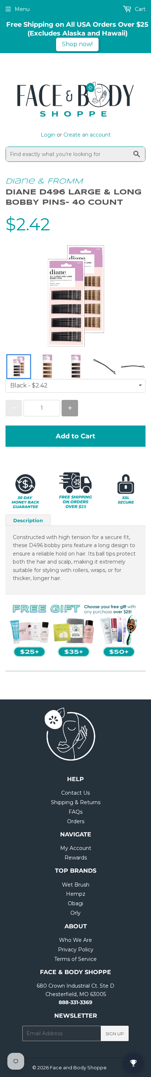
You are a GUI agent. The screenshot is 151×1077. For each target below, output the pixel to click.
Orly (75, 913)
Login (48, 134)
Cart (139, 9)
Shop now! (77, 44)
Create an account (87, 134)
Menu (22, 9)
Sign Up (115, 1033)
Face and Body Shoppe (78, 1067)
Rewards (76, 857)
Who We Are (75, 940)
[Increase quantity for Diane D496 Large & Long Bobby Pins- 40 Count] (70, 408)
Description (28, 520)
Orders (75, 821)
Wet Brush (75, 884)
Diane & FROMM (44, 181)
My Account (75, 848)
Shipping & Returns (75, 802)
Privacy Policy (75, 949)
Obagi (75, 903)
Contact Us (75, 793)
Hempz (75, 894)
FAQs (75, 812)
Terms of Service (75, 959)
